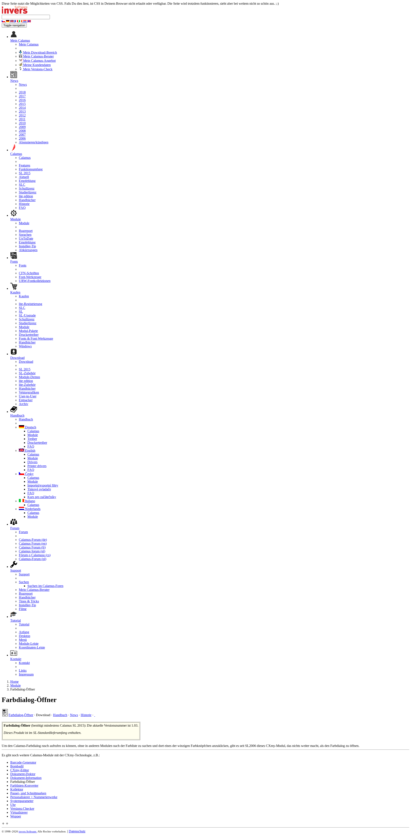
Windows (25, 346)
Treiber (32, 439)
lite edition (26, 196)
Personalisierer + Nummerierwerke (33, 797)
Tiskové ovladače (39, 489)
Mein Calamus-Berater (38, 56)
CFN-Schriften (29, 273)
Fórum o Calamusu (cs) (35, 555)
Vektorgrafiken (29, 392)
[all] (94, 715)
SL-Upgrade (27, 315)
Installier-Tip (27, 246)
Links (23, 670)
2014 (22, 107)
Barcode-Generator (23, 762)
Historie (24, 204)
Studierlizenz (27, 192)
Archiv (23, 404)
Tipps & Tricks (29, 601)
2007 (22, 134)
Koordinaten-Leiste (32, 647)
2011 (22, 119)
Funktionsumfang (31, 169)
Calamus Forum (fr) (32, 547)
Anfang (24, 632)
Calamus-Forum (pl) (32, 559)
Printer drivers (36, 466)
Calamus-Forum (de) (33, 539)
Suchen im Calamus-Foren (45, 586)
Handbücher (27, 200)
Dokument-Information (26, 778)
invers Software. (28, 831)
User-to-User (27, 396)
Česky (29, 474)
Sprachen (25, 234)
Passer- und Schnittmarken (28, 793)
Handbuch (26, 419)
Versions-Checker (22, 808)
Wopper (15, 816)
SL (21, 311)
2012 (22, 115)
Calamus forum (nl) (32, 551)
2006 (22, 138)
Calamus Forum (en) (33, 543)
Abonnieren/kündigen (33, 142)
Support (24, 574)
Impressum (26, 674)
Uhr (13, 805)
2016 (22, 100)
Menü (23, 640)
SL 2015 (24, 173)
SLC (22, 184)
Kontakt (24, 663)
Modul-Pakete (28, 331)
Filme (23, 609)
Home (14, 681)
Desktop (24, 636)
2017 (22, 96)
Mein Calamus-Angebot (39, 60)
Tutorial (24, 624)
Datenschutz (77, 831)
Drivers (32, 462)
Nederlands (32, 509)
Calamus (25, 157)
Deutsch (30, 427)
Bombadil (17, 766)
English (29, 450)
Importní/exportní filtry (42, 485)
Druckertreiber (29, 334)
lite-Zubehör (27, 385)
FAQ (22, 207)
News (23, 84)
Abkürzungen (28, 250)
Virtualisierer (19, 812)
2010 (22, 123)
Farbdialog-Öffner (21, 715)
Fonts (22, 265)
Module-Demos (29, 377)
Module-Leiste (29, 643)
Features (24, 165)
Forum (23, 532)
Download (26, 361)
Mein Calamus (29, 44)
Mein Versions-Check (37, 69)
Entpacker (26, 400)
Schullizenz (26, 188)
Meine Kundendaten (36, 65)
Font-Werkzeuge (30, 277)
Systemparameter (21, 801)
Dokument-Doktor (22, 774)
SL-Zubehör (27, 373)
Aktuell (24, 177)
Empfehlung (27, 181)
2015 (22, 104)
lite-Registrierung (30, 304)
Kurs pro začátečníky (41, 497)
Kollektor (16, 789)
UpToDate (26, 238)
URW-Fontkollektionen (35, 281)
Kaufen (24, 296)
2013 (22, 111)
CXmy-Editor (19, 770)
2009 (22, 127)
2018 (22, 92)
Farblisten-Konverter (24, 785)
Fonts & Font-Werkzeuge (36, 338)
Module (24, 223)
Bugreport (26, 231)
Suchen (24, 582)
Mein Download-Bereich (39, 52)
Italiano (29, 501)
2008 (22, 131)
